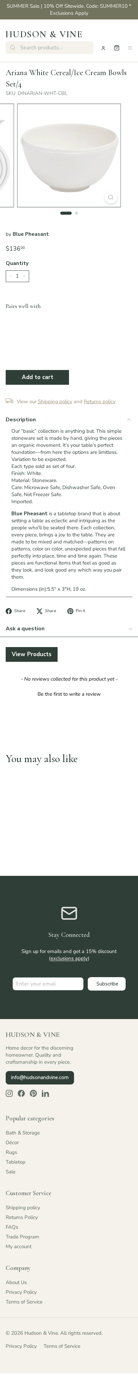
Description (21, 419)
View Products (32, 654)
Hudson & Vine (43, 34)
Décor (12, 1142)
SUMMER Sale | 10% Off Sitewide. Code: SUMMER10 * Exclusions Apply (69, 9)
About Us (16, 1282)
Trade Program (22, 1236)
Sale (10, 1171)
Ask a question (25, 628)
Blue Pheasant (31, 234)
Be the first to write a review (69, 694)
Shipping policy (23, 1207)
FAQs (12, 1227)
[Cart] (117, 48)
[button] (69, 693)
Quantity (17, 263)
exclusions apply (69, 958)
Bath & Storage (23, 1132)
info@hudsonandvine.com (40, 1077)
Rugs (11, 1152)
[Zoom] (111, 197)
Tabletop (15, 1162)
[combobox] (49, 47)
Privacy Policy (21, 1292)
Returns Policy (22, 1217)
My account (18, 1246)
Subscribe (107, 983)
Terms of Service (24, 1301)
